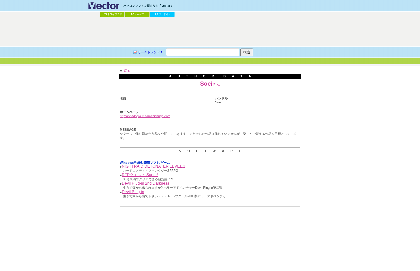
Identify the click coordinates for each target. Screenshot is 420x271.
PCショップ (137, 14)
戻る (127, 71)
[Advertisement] (210, 32)
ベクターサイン (162, 14)
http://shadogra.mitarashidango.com (145, 116)
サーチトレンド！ (150, 52)
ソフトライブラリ (112, 14)
